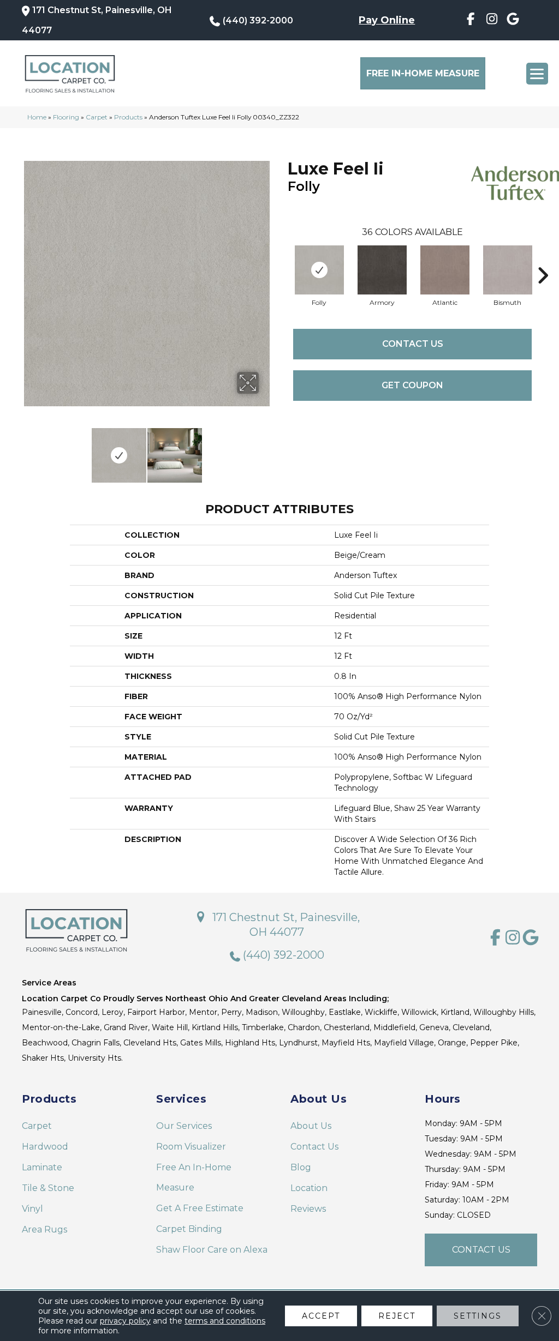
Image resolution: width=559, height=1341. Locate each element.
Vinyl (32, 1209)
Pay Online (387, 20)
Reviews (308, 1209)
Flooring (66, 117)
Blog (300, 1167)
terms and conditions (225, 1321)
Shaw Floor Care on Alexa (211, 1249)
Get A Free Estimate (199, 1208)
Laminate (42, 1167)
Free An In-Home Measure (193, 1177)
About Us (310, 1126)
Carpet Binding (189, 1229)
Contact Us (412, 344)
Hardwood (45, 1146)
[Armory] (382, 270)
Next (265, 449)
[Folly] (319, 270)
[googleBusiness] (513, 21)
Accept (321, 1316)
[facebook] (470, 21)
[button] (481, 1250)
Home (36, 117)
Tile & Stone (48, 1188)
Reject (396, 1316)
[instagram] (491, 21)
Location (309, 1188)
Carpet (97, 117)
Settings (478, 1316)
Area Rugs (44, 1229)
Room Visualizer (191, 1146)
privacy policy (125, 1321)
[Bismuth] (507, 270)
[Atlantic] (445, 270)
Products (128, 117)
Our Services (184, 1126)
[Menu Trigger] (537, 74)
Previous (27, 449)
